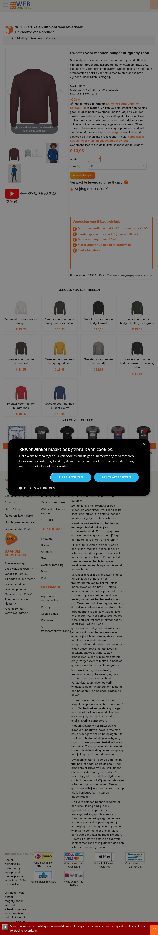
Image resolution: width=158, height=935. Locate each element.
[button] (37, 488)
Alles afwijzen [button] (70, 477)
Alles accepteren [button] (116, 477)
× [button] (143, 443)
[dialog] (79, 467)
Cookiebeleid (40, 466)
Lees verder (59, 466)
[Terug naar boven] (154, 930)
